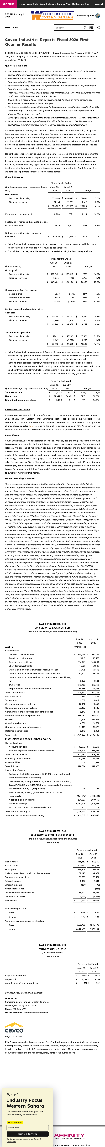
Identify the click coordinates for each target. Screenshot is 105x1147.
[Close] (50, 1091)
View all (99, 4)
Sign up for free (28, 1134)
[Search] (85, 27)
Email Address (15, 1122)
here (31, 426)
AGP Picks (8, 4)
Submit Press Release (58, 1145)
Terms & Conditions (80, 1145)
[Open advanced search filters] (91, 27)
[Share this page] (98, 27)
